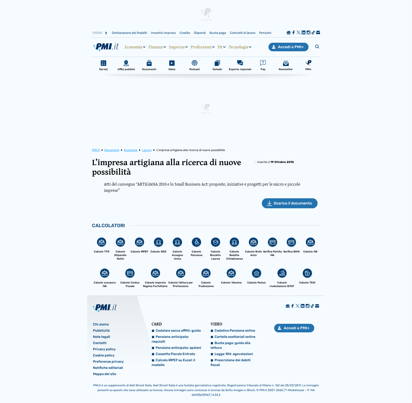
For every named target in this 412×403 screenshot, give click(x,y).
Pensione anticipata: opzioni (178, 348)
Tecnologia (238, 47)
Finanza (156, 47)
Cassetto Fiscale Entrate (175, 354)
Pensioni (265, 33)
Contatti (100, 343)
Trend (97, 33)
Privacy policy (104, 349)
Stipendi (200, 33)
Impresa (177, 47)
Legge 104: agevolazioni (234, 354)
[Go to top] (355, 387)
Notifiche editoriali (108, 368)
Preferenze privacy (108, 362)
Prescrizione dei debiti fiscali (231, 362)
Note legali (101, 337)
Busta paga (218, 33)
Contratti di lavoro (242, 33)
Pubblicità (101, 331)
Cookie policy (103, 355)
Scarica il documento (293, 203)
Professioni (201, 47)
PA (220, 47)
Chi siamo (101, 324)
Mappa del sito (104, 374)
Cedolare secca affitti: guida (178, 331)
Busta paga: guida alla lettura (230, 345)
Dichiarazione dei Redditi (129, 33)
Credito (185, 33)
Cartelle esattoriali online (235, 337)
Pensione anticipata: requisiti (170, 339)
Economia (133, 47)
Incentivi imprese (163, 33)
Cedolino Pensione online (235, 331)
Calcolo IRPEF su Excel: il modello (173, 362)
